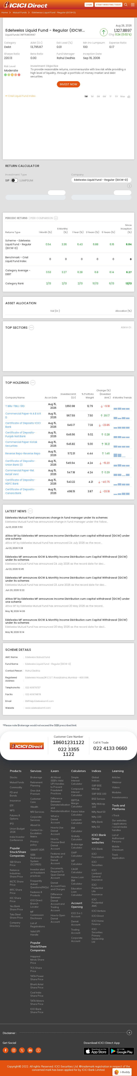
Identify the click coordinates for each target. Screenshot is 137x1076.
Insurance (15, 800)
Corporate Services (36, 818)
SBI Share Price (15, 863)
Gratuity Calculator (76, 838)
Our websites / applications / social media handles (119, 825)
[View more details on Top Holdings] (32, 382)
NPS (12, 810)
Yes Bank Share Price (16, 908)
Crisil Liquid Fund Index (21, 96)
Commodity (16, 787)
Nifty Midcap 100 (98, 805)
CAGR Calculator (76, 871)
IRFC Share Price (16, 891)
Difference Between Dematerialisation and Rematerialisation (58, 805)
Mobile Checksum (117, 848)
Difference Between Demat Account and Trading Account (58, 902)
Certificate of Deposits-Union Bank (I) (20, 463)
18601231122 (68, 742)
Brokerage (36, 777)
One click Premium (35, 792)
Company (77, 174)
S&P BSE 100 (99, 793)
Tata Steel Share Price (16, 916)
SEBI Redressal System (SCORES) (36, 859)
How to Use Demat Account (57, 830)
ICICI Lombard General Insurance (97, 875)
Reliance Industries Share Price (16, 873)
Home (4, 12)
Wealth (34, 806)
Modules (116, 792)
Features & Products (36, 894)
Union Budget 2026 (17, 830)
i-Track (115, 815)
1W (86, 96)
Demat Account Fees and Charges (58, 886)
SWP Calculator (76, 854)
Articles (116, 777)
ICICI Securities (97, 863)
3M (98, 96)
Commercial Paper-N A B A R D (23, 415)
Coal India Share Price (36, 994)
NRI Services (37, 811)
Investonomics (119, 797)
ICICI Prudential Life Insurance (97, 889)
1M (92, 96)
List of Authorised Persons (118, 838)
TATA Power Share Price (37, 978)
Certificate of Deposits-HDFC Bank (20, 481)
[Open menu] (133, 5)
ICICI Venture (99, 910)
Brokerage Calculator (77, 846)
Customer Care (35, 800)
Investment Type (16, 174)
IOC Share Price (15, 900)
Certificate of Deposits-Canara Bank (20, 491)
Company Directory (15, 924)
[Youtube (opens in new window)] (38, 1050)
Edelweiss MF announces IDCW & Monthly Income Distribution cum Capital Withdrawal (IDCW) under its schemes (66, 558)
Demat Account (75, 923)
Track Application (118, 856)
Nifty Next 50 (98, 811)
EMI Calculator (76, 829)
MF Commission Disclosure (37, 915)
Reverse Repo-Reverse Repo (22, 453)
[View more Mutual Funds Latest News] (30, 511)
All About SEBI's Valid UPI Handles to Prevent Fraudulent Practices (57, 785)
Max (122, 96)
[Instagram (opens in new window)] (14, 1050)
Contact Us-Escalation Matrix (36, 833)
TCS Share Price (36, 969)
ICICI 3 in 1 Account (76, 915)
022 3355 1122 (68, 752)
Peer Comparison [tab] (41, 218)
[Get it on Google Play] (121, 1051)
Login (89, 5)
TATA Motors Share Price (37, 1002)
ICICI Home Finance (98, 922)
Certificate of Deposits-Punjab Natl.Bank (20, 434)
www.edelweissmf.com (38, 707)
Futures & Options (15, 817)
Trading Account (75, 931)
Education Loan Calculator (76, 891)
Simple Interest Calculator (76, 780)
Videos (116, 787)
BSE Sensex (98, 798)
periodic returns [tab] (16, 218)
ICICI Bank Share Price (36, 1011)
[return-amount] (129, 186)
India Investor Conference (17, 838)
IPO (12, 823)
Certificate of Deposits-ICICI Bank (23, 425)
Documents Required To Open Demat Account (58, 873)
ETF (12, 805)
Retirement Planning (36, 784)
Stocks (13, 777)
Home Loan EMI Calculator (77, 880)
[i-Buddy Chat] (122, 1069)
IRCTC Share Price (17, 883)
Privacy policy (34, 843)
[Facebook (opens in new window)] (5, 1050)
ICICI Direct (98, 915)
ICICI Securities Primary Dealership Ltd (98, 935)
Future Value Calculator (78, 813)
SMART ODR (37, 849)
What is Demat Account (55, 819)
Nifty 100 (96, 816)
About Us (35, 825)
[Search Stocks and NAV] (125, 4)
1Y (110, 96)
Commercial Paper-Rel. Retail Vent (19, 472)
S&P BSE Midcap (97, 787)
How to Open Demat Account (58, 918)
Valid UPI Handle (35, 933)
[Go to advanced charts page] (128, 97)
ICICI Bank (97, 848)
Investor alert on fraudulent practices (37, 872)
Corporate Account (76, 939)
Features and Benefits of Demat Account (58, 858)
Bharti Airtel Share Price (36, 986)
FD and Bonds (14, 794)
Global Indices (96, 779)
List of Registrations (37, 925)
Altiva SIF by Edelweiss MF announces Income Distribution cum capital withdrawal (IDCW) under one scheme (67, 537)
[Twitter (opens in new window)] (22, 1050)
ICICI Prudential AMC (97, 902)
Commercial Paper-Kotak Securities (21, 444)
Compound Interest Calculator (77, 792)
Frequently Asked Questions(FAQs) (37, 884)
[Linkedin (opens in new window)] (30, 1050)
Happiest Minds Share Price (37, 959)
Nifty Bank (97, 821)
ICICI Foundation (98, 855)
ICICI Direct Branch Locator (36, 903)
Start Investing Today (108, 5)
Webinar (116, 782)
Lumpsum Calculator (76, 821)
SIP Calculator (76, 862)
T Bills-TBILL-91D (15, 406)
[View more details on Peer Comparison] (56, 218)
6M (104, 96)
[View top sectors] (31, 327)
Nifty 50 (96, 826)
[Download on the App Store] (96, 1051)
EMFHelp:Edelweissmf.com (39, 701)
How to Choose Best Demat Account (58, 844)
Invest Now (68, 84)
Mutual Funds (20, 12)
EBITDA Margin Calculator (76, 803)
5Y (116, 96)
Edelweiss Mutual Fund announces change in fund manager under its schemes (56, 517)
